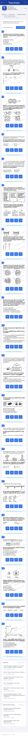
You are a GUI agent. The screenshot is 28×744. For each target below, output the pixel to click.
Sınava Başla (21, 27)
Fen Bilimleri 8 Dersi (21, 14)
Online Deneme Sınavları (9, 16)
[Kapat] (1, 8)
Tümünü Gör (21, 662)
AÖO (4, 734)
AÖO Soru (4, 14)
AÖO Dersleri (12, 14)
